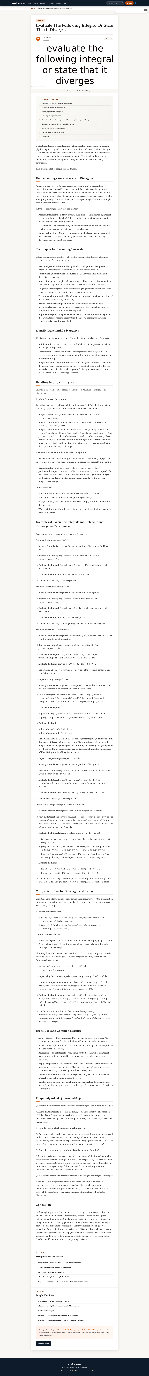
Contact (42, 3)
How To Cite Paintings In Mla (47, 1311)
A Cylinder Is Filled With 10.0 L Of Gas (51, 1272)
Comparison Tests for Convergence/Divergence (58, 124)
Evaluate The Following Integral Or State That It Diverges (79, 1330)
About (36, 3)
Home (30, 3)
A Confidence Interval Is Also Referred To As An (54, 1267)
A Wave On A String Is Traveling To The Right (53, 1277)
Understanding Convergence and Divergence (57, 103)
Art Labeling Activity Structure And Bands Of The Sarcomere (59, 1306)
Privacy (58, 3)
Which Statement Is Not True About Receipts (53, 1301)
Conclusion (45, 136)
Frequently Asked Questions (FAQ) (53, 132)
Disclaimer (51, 3)
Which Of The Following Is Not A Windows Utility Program (58, 1316)
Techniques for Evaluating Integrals (53, 107)
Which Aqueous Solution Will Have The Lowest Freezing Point (59, 1262)
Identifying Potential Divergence (52, 112)
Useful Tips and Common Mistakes (53, 128)
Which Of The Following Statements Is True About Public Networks (61, 1320)
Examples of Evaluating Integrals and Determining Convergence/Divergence (67, 120)
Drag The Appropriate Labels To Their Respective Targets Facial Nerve (63, 1282)
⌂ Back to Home (43, 1344)
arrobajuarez (18, 3)
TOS (64, 3)
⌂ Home (129, 3)
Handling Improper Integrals (51, 116)
